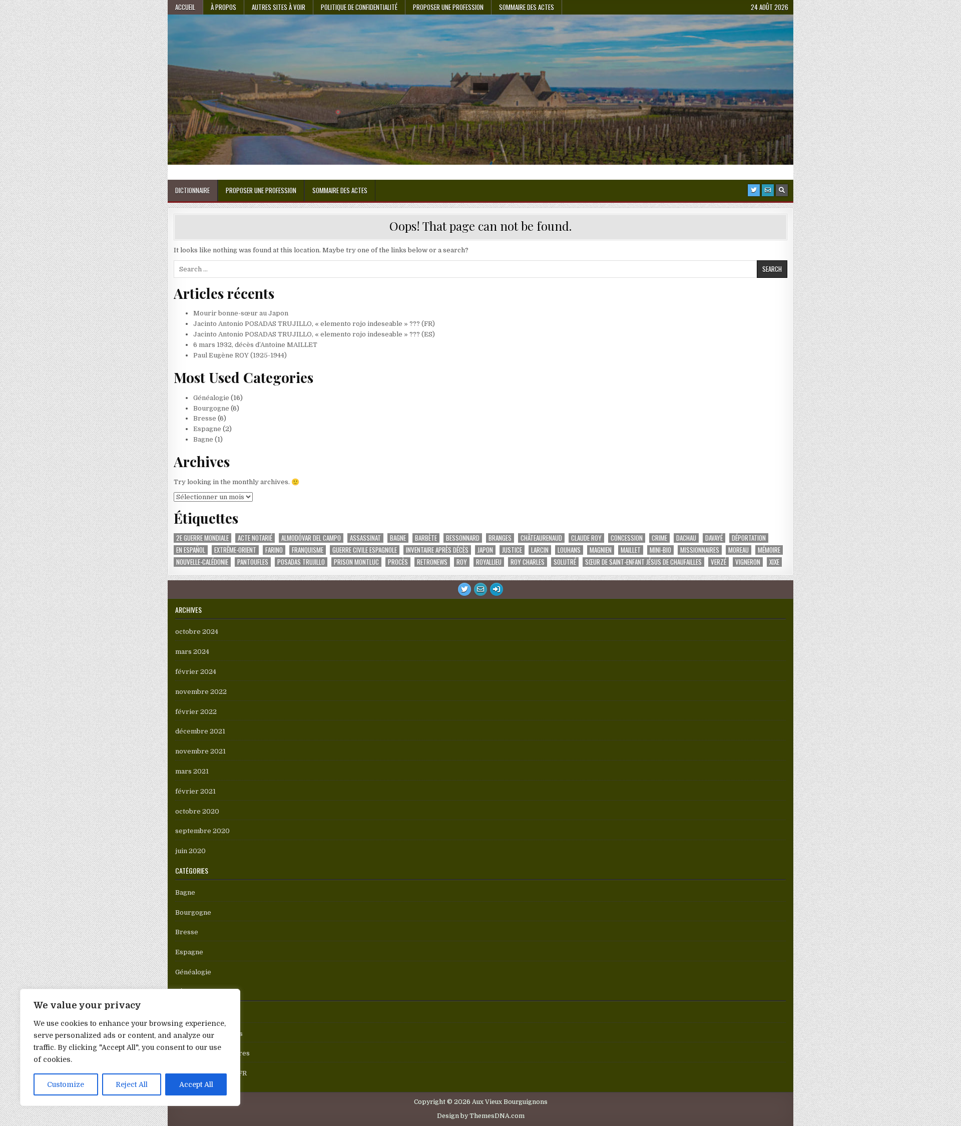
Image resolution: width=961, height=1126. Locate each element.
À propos (223, 7)
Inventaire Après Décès (437, 550)
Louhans (569, 550)
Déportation (749, 538)
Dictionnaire (192, 190)
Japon (485, 550)
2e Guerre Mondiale (202, 538)
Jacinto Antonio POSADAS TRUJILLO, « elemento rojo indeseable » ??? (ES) (314, 334)
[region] (130, 1047)
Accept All (196, 1084)
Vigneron (747, 562)
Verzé (718, 562)
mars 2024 (192, 651)
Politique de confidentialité (359, 7)
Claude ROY (586, 538)
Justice (512, 550)
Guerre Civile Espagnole (364, 550)
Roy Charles (528, 562)
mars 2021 (192, 771)
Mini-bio (660, 550)
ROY (461, 562)
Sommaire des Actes (526, 7)
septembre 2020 (202, 831)
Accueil (185, 7)
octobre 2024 (196, 631)
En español (190, 550)
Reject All (132, 1084)
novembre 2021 (200, 751)
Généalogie (211, 398)
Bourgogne (211, 408)
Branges (500, 538)
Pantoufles (252, 562)
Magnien (601, 550)
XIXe (774, 562)
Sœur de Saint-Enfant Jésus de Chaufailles (643, 562)
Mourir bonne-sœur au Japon (240, 313)
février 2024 (195, 671)
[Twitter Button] (754, 190)
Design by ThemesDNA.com (481, 1115)
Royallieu (489, 562)
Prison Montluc (356, 562)
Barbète (426, 538)
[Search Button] (782, 190)
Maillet (631, 550)
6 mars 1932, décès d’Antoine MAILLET (255, 344)
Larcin (540, 550)
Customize (65, 1084)
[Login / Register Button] (496, 589)
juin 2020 (190, 851)
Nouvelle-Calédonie (202, 562)
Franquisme (307, 550)
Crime (659, 538)
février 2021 (195, 791)
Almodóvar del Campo (311, 538)
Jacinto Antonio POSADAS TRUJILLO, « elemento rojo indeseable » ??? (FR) (314, 323)
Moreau (738, 550)
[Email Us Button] (768, 190)
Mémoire (769, 550)
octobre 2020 (197, 811)
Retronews (432, 562)
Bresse (204, 418)
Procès (398, 562)
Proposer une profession (448, 7)
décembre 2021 (200, 731)
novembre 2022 (201, 691)
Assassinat (365, 538)
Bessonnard (462, 538)
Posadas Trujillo (301, 562)
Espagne (207, 429)
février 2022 (196, 711)
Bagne (203, 439)
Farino (274, 550)
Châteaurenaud (541, 538)
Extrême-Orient (235, 550)
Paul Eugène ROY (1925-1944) (240, 355)
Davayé (714, 538)
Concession (627, 538)
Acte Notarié (255, 538)
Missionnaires (699, 550)
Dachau (686, 538)
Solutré (565, 562)
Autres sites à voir (278, 7)
